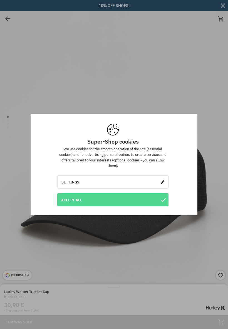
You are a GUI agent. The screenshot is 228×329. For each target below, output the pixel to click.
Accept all (71, 199)
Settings (70, 182)
